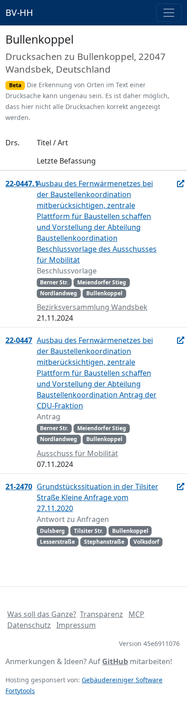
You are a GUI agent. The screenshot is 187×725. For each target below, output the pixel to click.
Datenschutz (29, 625)
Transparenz (101, 614)
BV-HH (19, 12)
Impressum (76, 625)
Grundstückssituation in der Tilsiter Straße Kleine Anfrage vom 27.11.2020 (97, 497)
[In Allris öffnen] (180, 184)
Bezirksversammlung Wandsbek (92, 307)
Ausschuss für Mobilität (77, 453)
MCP (136, 614)
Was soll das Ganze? (41, 614)
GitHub (115, 661)
